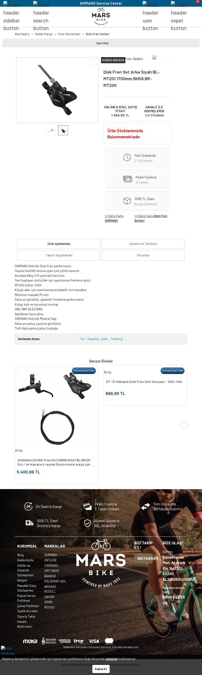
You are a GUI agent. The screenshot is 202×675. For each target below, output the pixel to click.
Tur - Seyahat (89, 339)
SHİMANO (111, 220)
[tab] (59, 244)
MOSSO (49, 607)
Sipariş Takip (26, 616)
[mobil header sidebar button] (16, 16)
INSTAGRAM (145, 558)
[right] (184, 424)
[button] (22, 90)
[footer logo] (101, 563)
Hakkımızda (25, 560)
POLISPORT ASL (55, 581)
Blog (20, 555)
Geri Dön (103, 43)
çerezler (111, 659)
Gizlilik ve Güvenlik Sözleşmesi (25, 570)
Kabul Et (101, 669)
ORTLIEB (50, 560)
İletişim (22, 580)
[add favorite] (18, 371)
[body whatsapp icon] (10, 653)
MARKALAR (54, 546)
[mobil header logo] (101, 16)
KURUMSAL (27, 546)
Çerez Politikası (28, 606)
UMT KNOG (51, 571)
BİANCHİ (50, 576)
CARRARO (51, 565)
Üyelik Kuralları (27, 611)
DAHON (49, 597)
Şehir (104, 339)
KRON (48, 602)
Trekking (117, 339)
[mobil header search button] (45, 16)
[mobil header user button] (155, 16)
